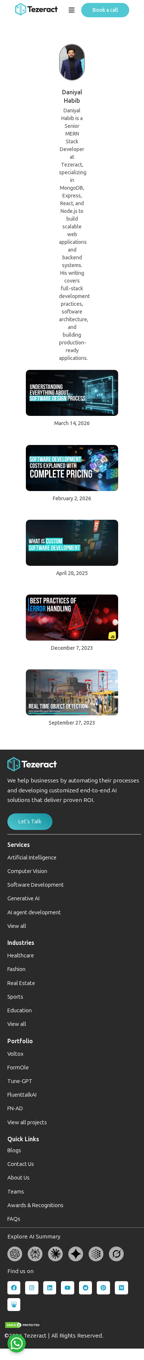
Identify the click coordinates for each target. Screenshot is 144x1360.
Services (18, 844)
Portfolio (20, 1041)
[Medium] (121, 1287)
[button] (71, 10)
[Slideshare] (14, 1304)
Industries (20, 942)
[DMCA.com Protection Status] (22, 1325)
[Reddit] (85, 1287)
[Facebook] (14, 1287)
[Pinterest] (103, 1287)
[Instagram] (31, 1287)
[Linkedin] (49, 1287)
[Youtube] (67, 1287)
